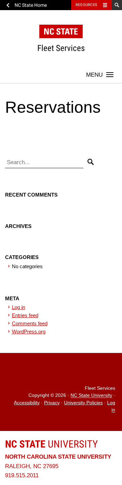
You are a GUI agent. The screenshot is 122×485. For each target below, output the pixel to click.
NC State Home (31, 5)
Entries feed (25, 315)
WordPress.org (28, 331)
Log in (18, 307)
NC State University (91, 395)
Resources (86, 5)
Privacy (52, 402)
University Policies (83, 402)
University (51, 444)
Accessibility (27, 402)
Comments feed (29, 323)
